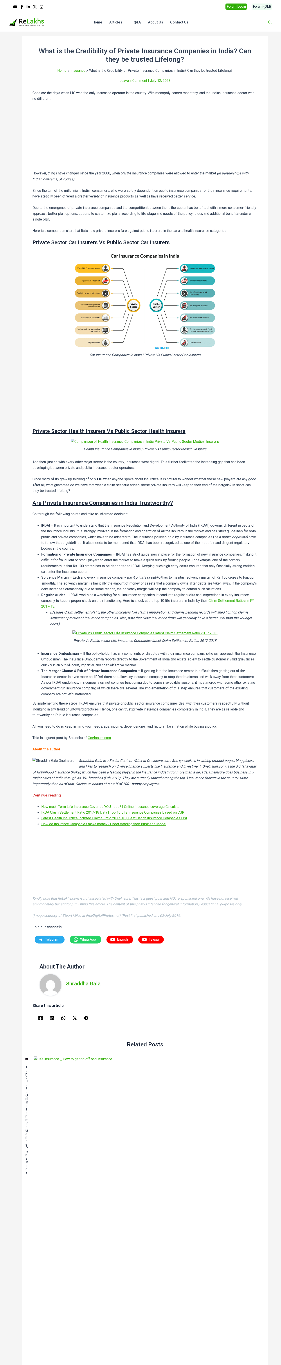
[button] (236, 7)
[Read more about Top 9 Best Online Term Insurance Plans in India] (26, 1059)
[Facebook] (22, 7)
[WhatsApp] (63, 1018)
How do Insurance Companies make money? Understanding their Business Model (103, 824)
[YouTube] (15, 7)
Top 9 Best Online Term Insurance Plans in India (26, 1120)
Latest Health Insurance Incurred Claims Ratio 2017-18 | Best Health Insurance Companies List (114, 818)
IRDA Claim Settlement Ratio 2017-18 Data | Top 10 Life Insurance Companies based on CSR (112, 812)
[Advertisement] (145, 138)
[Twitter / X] (35, 7)
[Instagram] (41, 7)
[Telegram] (86, 1018)
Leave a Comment (133, 81)
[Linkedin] (28, 7)
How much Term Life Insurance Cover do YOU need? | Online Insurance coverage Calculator (111, 807)
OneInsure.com (99, 738)
